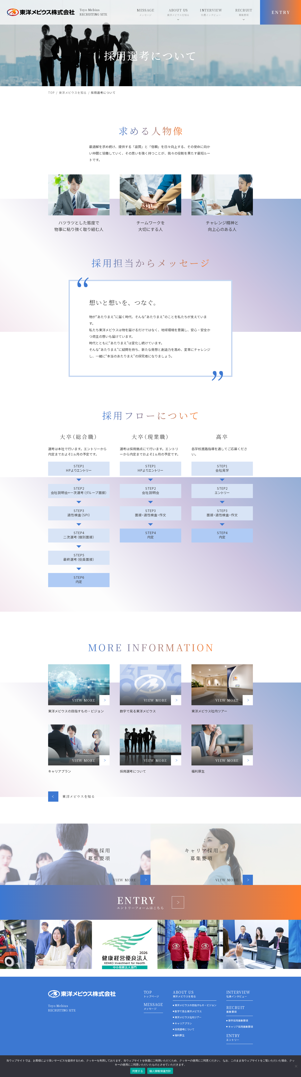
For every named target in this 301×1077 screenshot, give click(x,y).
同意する (137, 1071)
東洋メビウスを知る (73, 92)
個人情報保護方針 (160, 1071)
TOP (51, 92)
